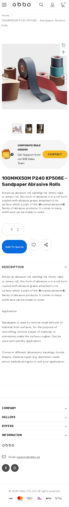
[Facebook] (6, 468)
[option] (34, 76)
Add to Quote (14, 247)
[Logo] (22, 5)
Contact (55, 154)
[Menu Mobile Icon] (4, 5)
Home (5, 15)
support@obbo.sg (28, 457)
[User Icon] (53, 5)
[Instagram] (15, 468)
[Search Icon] (41, 5)
